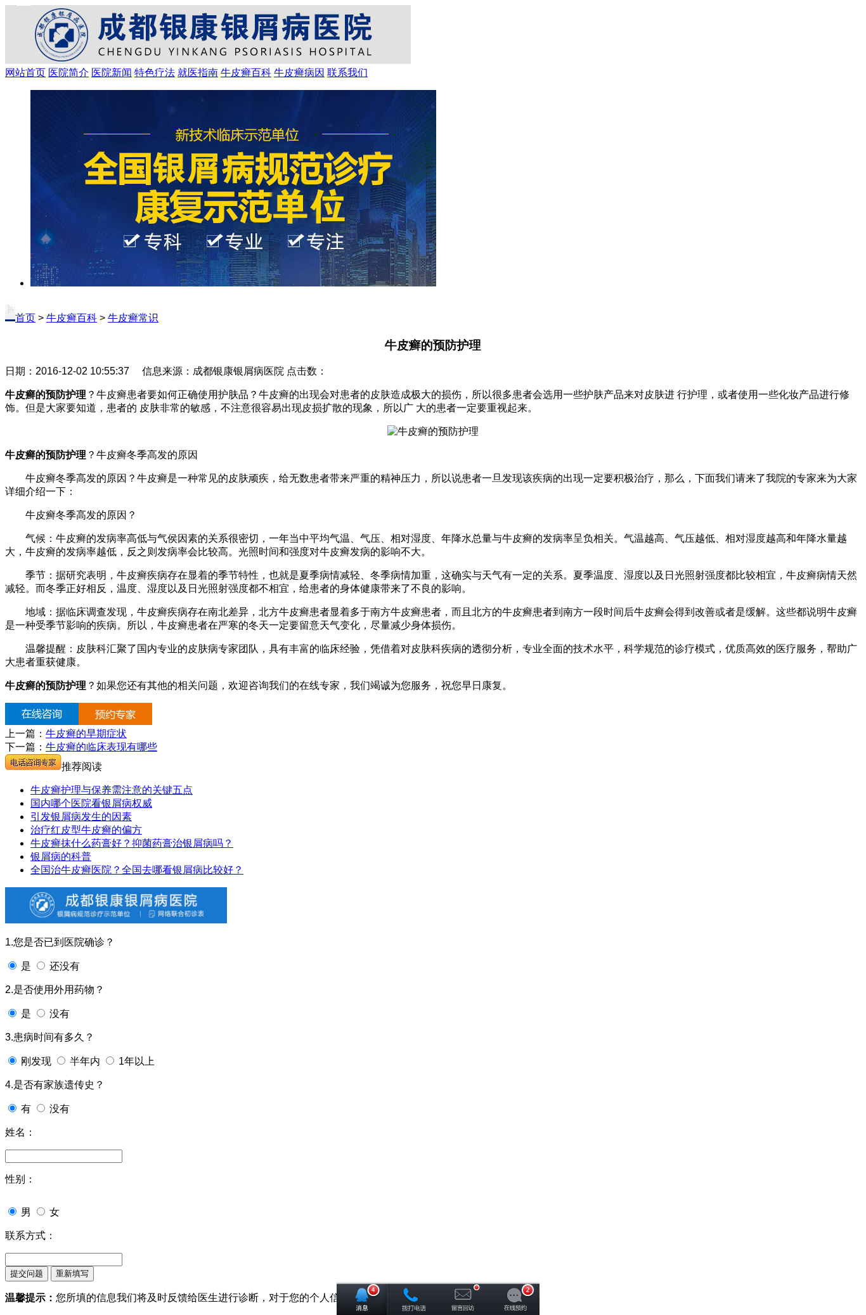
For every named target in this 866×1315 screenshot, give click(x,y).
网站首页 (25, 72)
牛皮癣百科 (246, 72)
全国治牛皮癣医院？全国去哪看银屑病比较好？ (136, 869)
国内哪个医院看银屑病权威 (91, 803)
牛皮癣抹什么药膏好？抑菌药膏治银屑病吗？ (131, 843)
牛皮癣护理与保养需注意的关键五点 (111, 790)
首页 (25, 317)
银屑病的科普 (60, 856)
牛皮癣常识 (133, 317)
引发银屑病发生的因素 (81, 816)
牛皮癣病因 (299, 72)
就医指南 (198, 72)
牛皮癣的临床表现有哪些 (101, 746)
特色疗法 (154, 72)
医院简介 (68, 72)
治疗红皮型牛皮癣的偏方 (86, 829)
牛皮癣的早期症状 (86, 733)
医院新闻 (111, 72)
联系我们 (347, 72)
